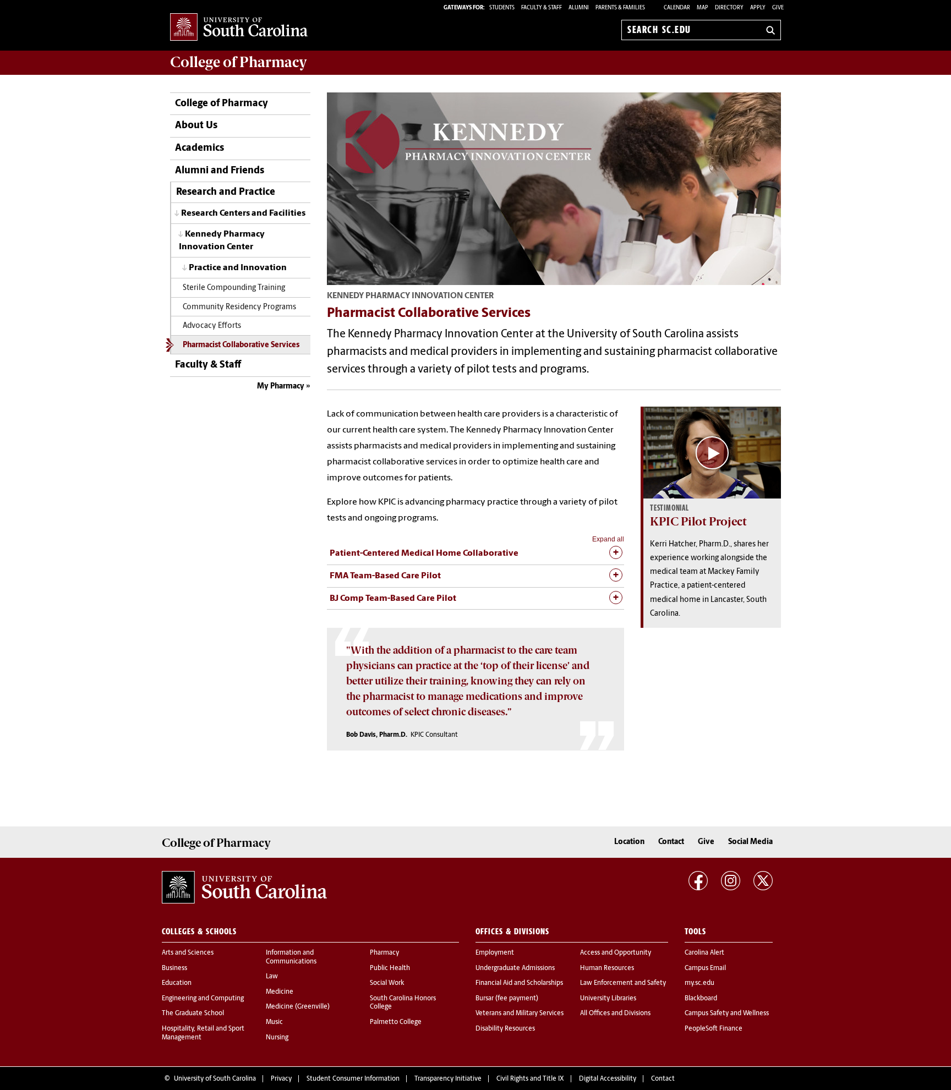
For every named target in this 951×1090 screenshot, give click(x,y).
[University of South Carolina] (244, 887)
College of (238, 62)
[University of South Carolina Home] (239, 27)
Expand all (608, 539)
